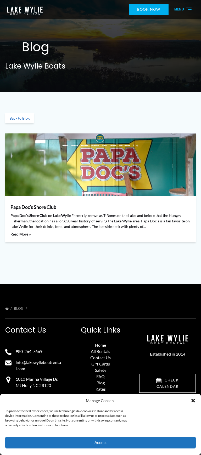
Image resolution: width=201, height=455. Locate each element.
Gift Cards (100, 363)
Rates (101, 388)
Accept (100, 442)
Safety (100, 370)
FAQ (100, 376)
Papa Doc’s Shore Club (33, 207)
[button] (193, 400)
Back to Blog (19, 118)
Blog (19, 308)
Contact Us (100, 357)
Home (100, 344)
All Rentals (100, 351)
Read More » (20, 234)
